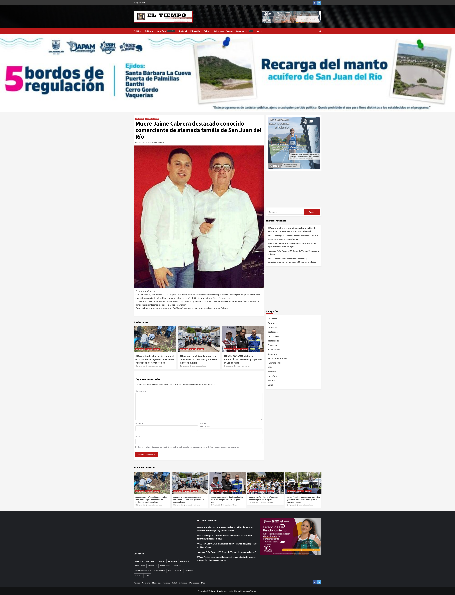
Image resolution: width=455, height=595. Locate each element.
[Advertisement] (293, 189)
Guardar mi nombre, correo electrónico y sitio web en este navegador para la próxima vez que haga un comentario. (188, 447)
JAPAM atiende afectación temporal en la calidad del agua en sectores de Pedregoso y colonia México (154, 359)
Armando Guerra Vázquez (156, 142)
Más (258, 31)
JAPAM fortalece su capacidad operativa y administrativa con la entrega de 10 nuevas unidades (292, 260)
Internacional (274, 362)
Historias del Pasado (222, 31)
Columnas (244, 31)
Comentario (141, 391)
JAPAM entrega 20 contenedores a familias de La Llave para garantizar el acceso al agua (198, 359)
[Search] (319, 31)
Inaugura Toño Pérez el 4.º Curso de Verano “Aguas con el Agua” (293, 252)
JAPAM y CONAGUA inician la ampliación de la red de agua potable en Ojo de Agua (243, 359)
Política (137, 31)
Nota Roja (165, 31)
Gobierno (149, 31)
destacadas (273, 332)
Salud (206, 31)
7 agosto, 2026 (229, 366)
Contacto (272, 323)
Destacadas (140, 118)
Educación (195, 31)
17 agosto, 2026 (141, 366)
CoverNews (240, 591)
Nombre (139, 423)
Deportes (272, 327)
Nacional (183, 31)
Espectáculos (274, 349)
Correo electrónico (205, 424)
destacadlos (273, 340)
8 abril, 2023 (141, 142)
